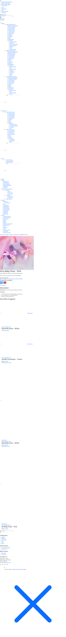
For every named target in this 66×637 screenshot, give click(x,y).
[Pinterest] (5, 283)
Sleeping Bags (11, 39)
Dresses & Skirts (11, 29)
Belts (11, 75)
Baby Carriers (9, 199)
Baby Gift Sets (6, 181)
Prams (8, 190)
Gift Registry (4, 8)
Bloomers (12, 43)
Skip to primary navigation (7, 1)
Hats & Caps (12, 139)
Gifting (3, 180)
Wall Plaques (5, 213)
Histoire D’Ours (6, 225)
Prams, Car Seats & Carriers (7, 189)
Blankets (10, 37)
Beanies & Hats (13, 45)
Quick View (6, 330)
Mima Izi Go (10, 196)
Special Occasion (11, 30)
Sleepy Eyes (5, 212)
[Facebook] (1, 283)
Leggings (10, 34)
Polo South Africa (6, 230)
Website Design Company (17, 569)
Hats (11, 128)
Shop (4, 234)
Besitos (4, 222)
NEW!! (3, 179)
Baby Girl (11, 234)
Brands (3, 215)
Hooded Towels (13, 49)
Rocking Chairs (6, 206)
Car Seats (8, 195)
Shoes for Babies (10, 161)
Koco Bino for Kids (6, 216)
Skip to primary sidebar (6, 4)
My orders (4, 553)
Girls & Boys (4, 110)
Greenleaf (5, 227)
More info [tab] (4, 285)
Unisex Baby (4, 539)
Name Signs (5, 211)
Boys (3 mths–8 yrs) (10, 129)
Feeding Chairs (6, 207)
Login (5, 14)
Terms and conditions (6, 547)
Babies (3, 23)
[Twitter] (3, 283)
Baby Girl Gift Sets (11, 27)
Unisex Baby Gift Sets (12, 79)
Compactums (6, 205)
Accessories (10, 40)
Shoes (9, 38)
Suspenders (12, 71)
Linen (4, 203)
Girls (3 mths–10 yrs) (11, 112)
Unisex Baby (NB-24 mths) (12, 76)
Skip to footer (4, 5)
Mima (9, 191)
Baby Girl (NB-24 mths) (11, 24)
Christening (10, 35)
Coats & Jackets (11, 32)
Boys (3, 541)
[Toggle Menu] (0, 22)
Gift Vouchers (6, 182)
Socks (11, 74)
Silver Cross (10, 192)
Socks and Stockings (14, 44)
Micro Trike (10, 194)
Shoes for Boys (9, 159)
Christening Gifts (6, 184)
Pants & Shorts (11, 33)
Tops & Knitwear (11, 28)
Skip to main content (6, 3)
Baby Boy (3, 538)
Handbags (12, 127)
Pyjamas (9, 122)
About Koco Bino (5, 11)
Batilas (4, 221)
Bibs (11, 48)
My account (4, 554)
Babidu (4, 220)
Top (0, 0)
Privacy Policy (4, 549)
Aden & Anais (5, 218)
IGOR (4, 226)
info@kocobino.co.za (7, 562)
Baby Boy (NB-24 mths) (11, 50)
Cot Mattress (7, 202)
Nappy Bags (5, 186)
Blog (2, 10)
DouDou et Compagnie (7, 223)
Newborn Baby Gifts (7, 185)
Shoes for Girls (9, 162)
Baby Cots (5, 201)
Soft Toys (5, 187)
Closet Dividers (6, 210)
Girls (2, 542)
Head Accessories (13, 41)
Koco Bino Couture (7, 217)
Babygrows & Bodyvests (13, 25)
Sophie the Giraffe (6, 232)
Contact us (4, 12)
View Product (30, 313)
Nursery (3, 200)
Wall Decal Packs (6, 208)
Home (3, 7)
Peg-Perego (5, 231)
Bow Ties (11, 73)
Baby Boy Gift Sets (11, 53)
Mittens (11, 46)
